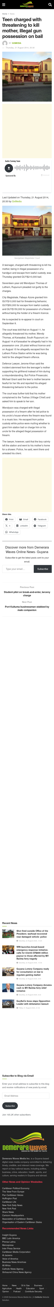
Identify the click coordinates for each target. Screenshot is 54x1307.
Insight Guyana (9, 1234)
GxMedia (16, 43)
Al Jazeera (7, 1255)
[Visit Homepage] (27, 5)
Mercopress (8, 1245)
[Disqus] (27, 738)
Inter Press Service (11, 1248)
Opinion (5, 1291)
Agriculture (7, 1288)
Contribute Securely (33, 1291)
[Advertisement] (27, 131)
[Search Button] (50, 4)
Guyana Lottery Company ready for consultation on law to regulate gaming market (32, 971)
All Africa (6, 1265)
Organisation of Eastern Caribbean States (22, 1222)
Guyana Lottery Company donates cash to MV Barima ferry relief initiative (34, 987)
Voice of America (10, 1258)
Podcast (17, 1291)
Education (30, 1288)
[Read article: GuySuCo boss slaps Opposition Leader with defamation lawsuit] (8, 1004)
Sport (41, 1288)
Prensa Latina (8, 1241)
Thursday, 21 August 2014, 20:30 (20, 47)
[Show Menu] (3, 4)
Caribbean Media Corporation (16, 1251)
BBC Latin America (11, 1238)
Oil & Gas (25, 1285)
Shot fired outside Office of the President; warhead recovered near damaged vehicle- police (32, 933)
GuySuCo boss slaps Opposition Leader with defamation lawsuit (33, 1002)
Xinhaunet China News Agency (17, 1272)
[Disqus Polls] (27, 659)
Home (4, 13)
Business (38, 1285)
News (12, 13)
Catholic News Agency (12, 1268)
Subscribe (42, 569)
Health (19, 1288)
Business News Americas (14, 1261)
